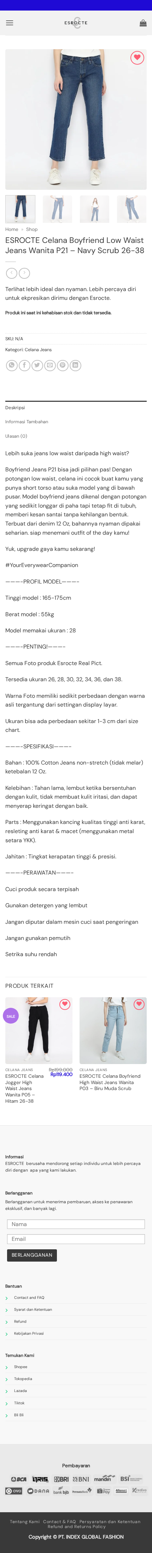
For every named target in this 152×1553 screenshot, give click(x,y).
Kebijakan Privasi (29, 1333)
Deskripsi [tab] (15, 408)
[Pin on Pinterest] (63, 366)
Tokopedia (23, 1378)
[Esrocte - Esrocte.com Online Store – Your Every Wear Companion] (76, 22)
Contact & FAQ (59, 1522)
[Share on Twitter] (37, 366)
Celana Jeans (38, 350)
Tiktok (19, 1402)
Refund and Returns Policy (77, 1526)
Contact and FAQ (29, 1297)
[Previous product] (24, 273)
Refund (20, 1321)
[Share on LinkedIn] (75, 366)
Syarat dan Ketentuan (33, 1309)
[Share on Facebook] (24, 366)
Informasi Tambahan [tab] (26, 422)
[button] (9, 22)
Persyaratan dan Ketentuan (110, 1522)
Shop (32, 229)
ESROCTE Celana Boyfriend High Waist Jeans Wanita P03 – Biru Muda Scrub (110, 1082)
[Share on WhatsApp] (12, 366)
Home (11, 229)
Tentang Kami (25, 1522)
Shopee (20, 1366)
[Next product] (11, 273)
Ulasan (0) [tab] (16, 436)
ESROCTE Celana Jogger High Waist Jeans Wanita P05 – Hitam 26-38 (24, 1088)
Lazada (20, 1390)
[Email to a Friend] (50, 366)
